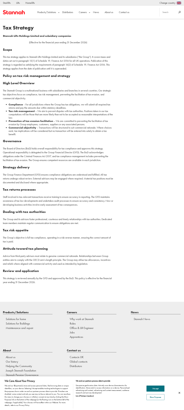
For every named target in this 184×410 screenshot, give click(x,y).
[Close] (179, 393)
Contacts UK (77, 357)
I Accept (155, 388)
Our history (12, 361)
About (7, 350)
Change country (167, 2)
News (96, 12)
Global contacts (78, 361)
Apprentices (76, 337)
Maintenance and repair (19, 328)
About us (109, 12)
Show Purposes (155, 397)
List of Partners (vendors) (85, 396)
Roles (73, 323)
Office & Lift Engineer (82, 328)
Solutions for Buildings (18, 323)
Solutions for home (16, 319)
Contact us (124, 12)
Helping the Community (19, 366)
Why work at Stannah (82, 319)
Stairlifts (6, 2)
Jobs (72, 332)
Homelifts (30, 2)
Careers (83, 12)
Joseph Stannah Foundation (21, 370)
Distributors (67, 12)
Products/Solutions (46, 12)
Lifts (18, 2)
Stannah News (142, 319)
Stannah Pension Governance (22, 375)
